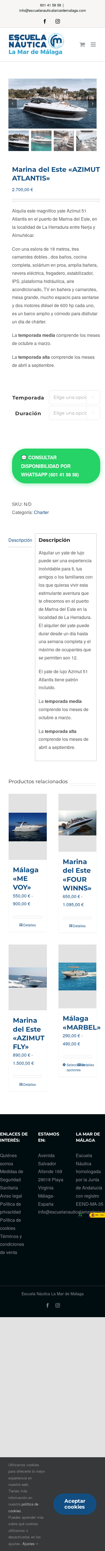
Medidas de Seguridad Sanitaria (11, 1179)
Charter (41, 512)
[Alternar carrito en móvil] (82, 44)
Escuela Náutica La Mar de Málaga (53, 1293)
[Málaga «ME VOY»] (28, 827)
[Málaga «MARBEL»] (78, 977)
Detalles (29, 924)
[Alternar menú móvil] (94, 44)
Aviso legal (11, 1196)
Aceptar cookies (74, 1504)
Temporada (28, 398)
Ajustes (29, 1543)
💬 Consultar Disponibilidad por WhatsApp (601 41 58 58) (50, 466)
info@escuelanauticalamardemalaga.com (52, 10)
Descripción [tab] (19, 540)
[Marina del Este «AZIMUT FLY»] (28, 978)
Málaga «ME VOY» (26, 878)
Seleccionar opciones (72, 1067)
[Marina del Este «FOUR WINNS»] (78, 823)
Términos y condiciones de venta (12, 1244)
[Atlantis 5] (52, 104)
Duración (28, 413)
